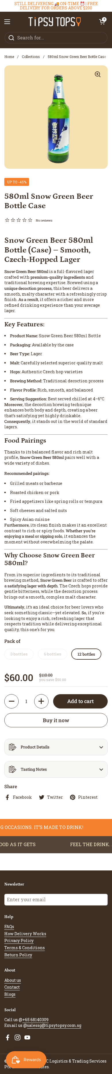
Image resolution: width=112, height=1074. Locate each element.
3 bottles (19, 654)
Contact (12, 987)
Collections (31, 56)
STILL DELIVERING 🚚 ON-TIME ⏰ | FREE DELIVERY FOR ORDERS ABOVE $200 (56, 5)
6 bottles (52, 654)
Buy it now (56, 720)
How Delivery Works (25, 933)
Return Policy (18, 954)
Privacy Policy (19, 940)
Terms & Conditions (24, 947)
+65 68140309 (35, 1019)
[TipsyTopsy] (54, 21)
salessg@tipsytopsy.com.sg (54, 1025)
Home (9, 56)
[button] (102, 21)
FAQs (9, 926)
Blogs (10, 994)
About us (12, 980)
